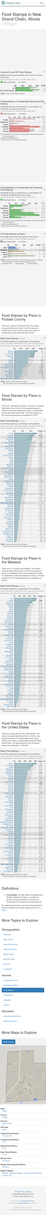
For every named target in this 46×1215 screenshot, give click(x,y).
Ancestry (7, 964)
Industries (7, 1000)
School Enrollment (10, 1021)
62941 (4, 1129)
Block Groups (9, 1042)
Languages (8, 969)
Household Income (11, 980)
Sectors (6, 1005)
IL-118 (4, 1154)
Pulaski (5, 1117)
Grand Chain (7, 1123)
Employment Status (11, 985)
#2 (45, 103)
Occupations (8, 995)
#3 (45, 189)
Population (7, 934)
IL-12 (4, 1142)
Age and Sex (8, 939)
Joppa (26, 1173)
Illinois (4, 1111)
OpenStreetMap (23, 1203)
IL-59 (4, 1148)
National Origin (9, 959)
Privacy (28, 1191)
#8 (45, 750)
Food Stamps (9, 990)
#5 (45, 338)
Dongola (19, 1173)
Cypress (12, 1173)
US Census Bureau (27, 1201)
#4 (45, 233)
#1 (45, 72)
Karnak (31, 1173)
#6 (45, 420)
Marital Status (9, 954)
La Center (6, 1160)
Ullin (10, 1175)
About (17, 1191)
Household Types (10, 949)
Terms (22, 1191)
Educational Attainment (12, 1016)
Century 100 (7, 1136)
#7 (45, 585)
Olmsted (38, 1173)
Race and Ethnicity (10, 944)
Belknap (5, 1173)
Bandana (5, 1167)
